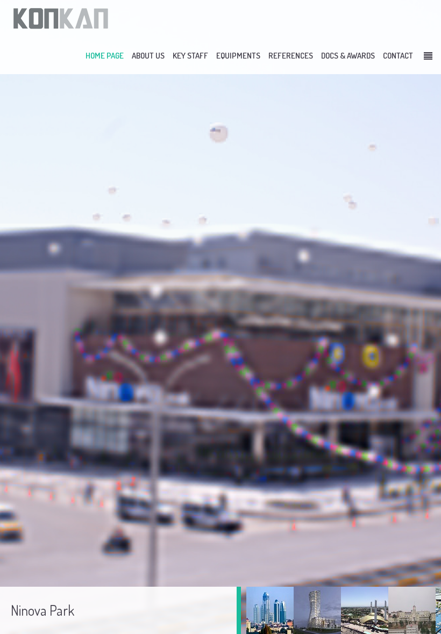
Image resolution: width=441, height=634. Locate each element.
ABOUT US (148, 56)
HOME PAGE (105, 56)
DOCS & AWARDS (348, 56)
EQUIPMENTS (238, 56)
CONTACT (398, 56)
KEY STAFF (190, 56)
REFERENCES (290, 56)
